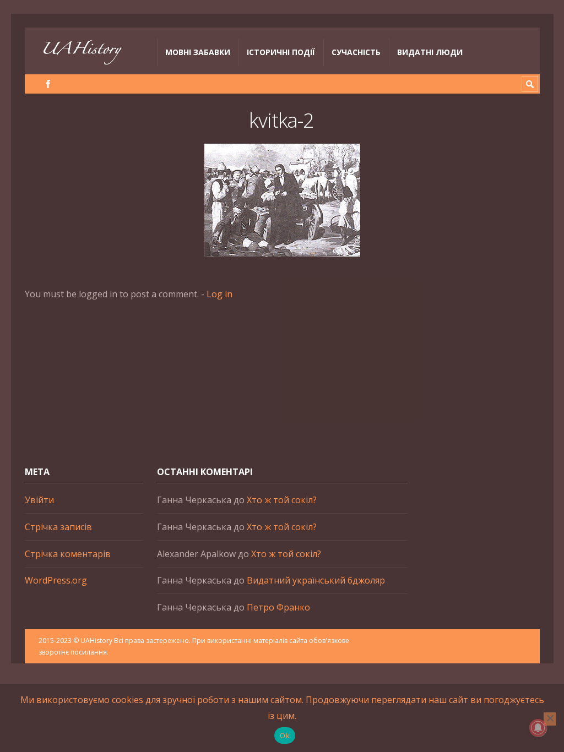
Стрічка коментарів (68, 554)
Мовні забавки (197, 52)
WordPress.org (56, 580)
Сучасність (356, 52)
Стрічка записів (58, 527)
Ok (285, 735)
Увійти (39, 500)
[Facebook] (48, 84)
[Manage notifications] (538, 728)
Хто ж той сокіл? (282, 500)
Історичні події (281, 52)
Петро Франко (278, 607)
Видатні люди (430, 52)
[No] (550, 719)
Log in (219, 294)
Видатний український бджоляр (316, 580)
